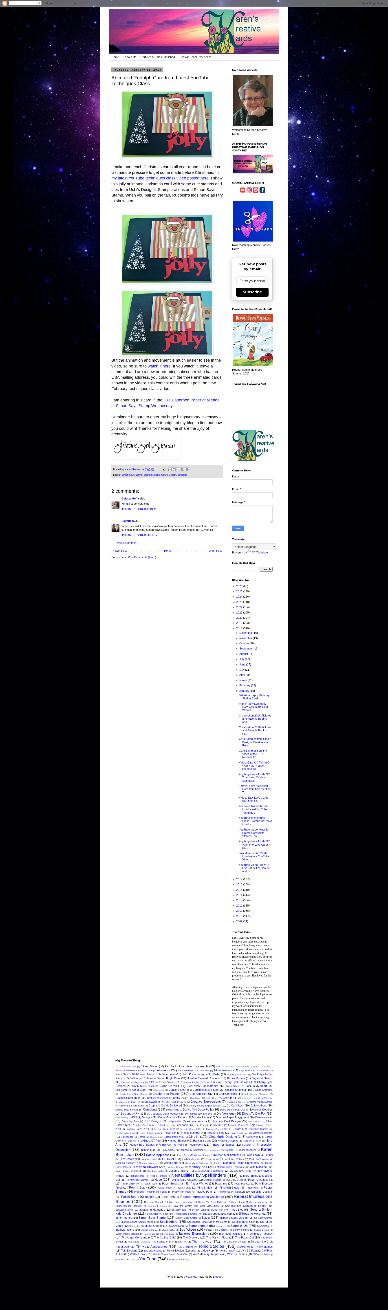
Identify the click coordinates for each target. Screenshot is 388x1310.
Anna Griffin (184, 1070)
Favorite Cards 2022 (217, 1129)
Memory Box (198, 1167)
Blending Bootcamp (237, 1074)
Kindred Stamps (202, 1155)
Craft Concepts (228, 1093)
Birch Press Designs (194, 1074)
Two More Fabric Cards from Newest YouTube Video (254, 856)
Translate (262, 552)
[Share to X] (178, 469)
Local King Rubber (234, 1159)
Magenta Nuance (124, 1163)
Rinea (201, 1202)
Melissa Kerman (176, 1167)
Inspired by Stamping (191, 1150)
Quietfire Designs (262, 1191)
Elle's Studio (255, 1121)
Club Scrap (121, 1089)
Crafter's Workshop (157, 1098)
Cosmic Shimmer (235, 1089)
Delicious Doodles (261, 1109)
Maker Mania (191, 1163)
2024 (239, 596)
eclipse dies (175, 1121)
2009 (239, 921)
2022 (239, 607)
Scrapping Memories (152, 1209)
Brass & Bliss (154, 1078)
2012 (239, 905)
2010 (239, 916)
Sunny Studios (241, 1229)
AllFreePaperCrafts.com (139, 1070)
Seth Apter (152, 1213)
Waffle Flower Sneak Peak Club (170, 1254)
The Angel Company (134, 1237)
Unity (193, 1250)
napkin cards (137, 1175)
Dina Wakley (121, 1117)
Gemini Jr (155, 1137)
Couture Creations (263, 1089)
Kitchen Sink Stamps (226, 1155)
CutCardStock (235, 1105)
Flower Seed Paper (150, 1133)
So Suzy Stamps (263, 1217)
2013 (239, 900)
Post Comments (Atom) (142, 557)
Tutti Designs (129, 1250)
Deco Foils (204, 1109)
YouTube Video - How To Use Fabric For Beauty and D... (254, 868)
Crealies (228, 1098)
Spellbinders (168, 1221)
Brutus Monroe (236, 1078)
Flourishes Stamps (258, 1129)
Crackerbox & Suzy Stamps (133, 1094)
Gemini (141, 1136)
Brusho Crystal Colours (203, 1078)
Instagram (214, 1150)
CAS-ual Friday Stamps (162, 1082)
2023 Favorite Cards (126, 1066)
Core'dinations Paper (205, 1089)
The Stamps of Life (162, 1241)
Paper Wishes (199, 1183)
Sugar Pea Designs (217, 1229)
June (242, 664)
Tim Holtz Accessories (152, 1246)
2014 (239, 895)
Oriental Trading (212, 1179)
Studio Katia (168, 1230)
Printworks (224, 1191)
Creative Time (236, 1102)
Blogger (217, 1276)
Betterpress (168, 1074)
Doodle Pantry (200, 1117)
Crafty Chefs (211, 1098)
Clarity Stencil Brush (143, 1086)
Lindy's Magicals (191, 1159)
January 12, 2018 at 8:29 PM (138, 509)
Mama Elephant (210, 1163)
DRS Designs (152, 1121)
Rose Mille (216, 1202)
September (246, 648)
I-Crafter (246, 1144)
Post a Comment (127, 542)
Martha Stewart (147, 1167)
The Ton (182, 1241)
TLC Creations (185, 1246)
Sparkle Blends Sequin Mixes (137, 1221)
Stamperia (221, 1226)
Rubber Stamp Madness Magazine (248, 1202)
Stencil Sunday (149, 1230)
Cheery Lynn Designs (236, 1082)
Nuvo (158, 1179)
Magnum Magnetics (149, 1163)
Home (115, 57)
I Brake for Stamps (222, 1144)
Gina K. (194, 1136)
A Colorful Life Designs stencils (186, 1066)
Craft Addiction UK (201, 1093)
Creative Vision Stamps (260, 1101)
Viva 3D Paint (249, 1250)
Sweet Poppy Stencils (127, 1233)
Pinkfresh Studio (229, 1187)
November (246, 638)
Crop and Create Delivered (165, 1105)
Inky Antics (169, 1150)
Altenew (162, 1070)
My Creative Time (240, 1170)
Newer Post (119, 550)
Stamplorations (152, 474)
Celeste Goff (129, 498)
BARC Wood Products (144, 1074)
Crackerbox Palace (166, 1093)
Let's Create (126, 1159)
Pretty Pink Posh (181, 1191)
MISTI (137, 1170)
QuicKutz (240, 1191)
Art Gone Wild (202, 1070)
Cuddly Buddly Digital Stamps (205, 1105)
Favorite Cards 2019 (137, 1129)
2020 (239, 617)
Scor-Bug (230, 1206)
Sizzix (206, 1217)
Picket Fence (164, 1187)
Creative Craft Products (174, 1102)
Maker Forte (170, 1162)
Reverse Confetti (153, 1202)
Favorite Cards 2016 (211, 1125)
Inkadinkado (148, 1149)
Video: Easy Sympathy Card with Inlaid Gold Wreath (253, 707)
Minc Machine (258, 1167)
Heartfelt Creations (228, 1140)
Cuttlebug (150, 1109)
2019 (239, 623)
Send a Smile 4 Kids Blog (227, 1209)
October (244, 643)
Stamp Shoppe (153, 1225)
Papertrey (221, 1183)
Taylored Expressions (194, 1233)
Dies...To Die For (254, 1113)
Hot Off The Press (173, 1144)
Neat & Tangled (158, 1175)
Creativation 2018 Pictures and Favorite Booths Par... (255, 730)
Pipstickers (253, 1187)
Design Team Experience (196, 57)
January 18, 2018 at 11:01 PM (139, 535)
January (244, 690)
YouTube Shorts (177, 1259)
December (246, 632)
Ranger (149, 1196)
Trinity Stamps (264, 1246)
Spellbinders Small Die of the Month (207, 1221)
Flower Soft (170, 1132)
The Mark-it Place (217, 1237)
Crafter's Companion (128, 1098)
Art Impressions (223, 1070)
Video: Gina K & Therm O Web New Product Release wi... (254, 766)
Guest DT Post (152, 1140)
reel (163, 1197)
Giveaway (252, 1136)
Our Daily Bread (235, 1179)
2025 (239, 591)
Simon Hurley (123, 1217)
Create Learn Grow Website (258, 1098)
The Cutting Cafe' (165, 1237)
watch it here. (160, 366)
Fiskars (236, 1129)
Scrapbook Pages (254, 1205)
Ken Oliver (184, 1155)
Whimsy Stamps (237, 1254)
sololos (191, 1276)
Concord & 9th (177, 1089)
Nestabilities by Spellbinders (198, 1175)
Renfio (172, 1197)
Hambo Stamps (177, 1140)
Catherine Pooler (190, 1082)
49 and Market (149, 1066)
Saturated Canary (157, 1206)
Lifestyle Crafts (149, 1159)
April (242, 674)
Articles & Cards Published (158, 57)
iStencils (229, 1150)
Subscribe (252, 292)
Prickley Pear (204, 1191)
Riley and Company (180, 1202)
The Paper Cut (244, 1237)
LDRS (269, 1155)
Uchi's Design (168, 474)
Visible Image (227, 1250)
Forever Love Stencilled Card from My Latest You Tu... (255, 789)
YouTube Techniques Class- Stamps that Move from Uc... (256, 821)
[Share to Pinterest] (187, 469)
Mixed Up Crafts (155, 1171)
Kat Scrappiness (157, 1155)
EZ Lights (136, 1125)
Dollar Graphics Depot (171, 1117)
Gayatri (126, 521)
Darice (187, 1109)
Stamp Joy (134, 1226)
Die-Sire (207, 1113)
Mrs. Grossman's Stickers (207, 1170)
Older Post (215, 550)
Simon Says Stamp (132, 474)
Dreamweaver (264, 1117)
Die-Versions (225, 1113)
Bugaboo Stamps (262, 1078)
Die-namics (191, 1113)
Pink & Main (204, 1187)
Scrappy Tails (179, 1209)
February (245, 685)
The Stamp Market (138, 1242)
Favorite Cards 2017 (239, 1125)
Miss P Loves (122, 1171)
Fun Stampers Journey (260, 1132)
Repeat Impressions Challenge (202, 1196)
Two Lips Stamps (153, 1250)
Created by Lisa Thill (129, 1102)
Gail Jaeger (127, 1136)
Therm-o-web (201, 1241)
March (243, 680)
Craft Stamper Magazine (256, 1094)
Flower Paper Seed (125, 1133)
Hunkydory (196, 1144)
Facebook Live (185, 1125)
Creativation (150, 1101)
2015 (239, 889)
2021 (239, 612)
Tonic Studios (211, 1246)
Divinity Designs (142, 1117)
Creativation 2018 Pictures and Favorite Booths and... (255, 719)
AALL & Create (224, 1066)
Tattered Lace (167, 1234)
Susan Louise (261, 1230)
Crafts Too (179, 1098)
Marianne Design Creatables (241, 1162)
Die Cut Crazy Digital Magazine (164, 1113)
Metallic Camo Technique (231, 1167)
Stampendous (198, 1225)
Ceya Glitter (210, 1082)
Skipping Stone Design (233, 1217)
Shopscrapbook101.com (217, 1213)
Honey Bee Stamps (142, 1144)
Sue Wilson (188, 1229)
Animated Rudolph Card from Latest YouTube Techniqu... (254, 809)
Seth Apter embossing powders (180, 1213)
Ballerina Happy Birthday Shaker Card (254, 697)
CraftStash (195, 1098)
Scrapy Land (199, 1209)
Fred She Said (216, 1132)
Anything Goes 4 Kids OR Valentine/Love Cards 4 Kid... (255, 844)
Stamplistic (263, 1226)
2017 (239, 879)
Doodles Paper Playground (232, 1117)
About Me (131, 57)
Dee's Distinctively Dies (233, 1109)
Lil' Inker (168, 1159)
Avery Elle (120, 1074)
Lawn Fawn (253, 1155)
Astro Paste (263, 1070)
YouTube (182, 474)
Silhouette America (252, 1213)
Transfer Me (244, 1246)
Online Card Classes (184, 1179)
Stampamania (176, 1226)
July (242, 659)
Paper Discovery (130, 1183)
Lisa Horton (212, 1159)
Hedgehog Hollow (252, 1141)
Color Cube (158, 1090)
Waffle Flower (138, 1254)
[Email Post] (162, 469)
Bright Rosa (173, 1078)
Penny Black (138, 1187)
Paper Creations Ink (260, 1179)
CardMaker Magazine (132, 1082)
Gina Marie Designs (223, 1136)
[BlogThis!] (174, 469)
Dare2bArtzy (172, 1109)
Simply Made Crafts (186, 1217)
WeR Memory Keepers (207, 1254)
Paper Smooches (173, 1183)
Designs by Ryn (130, 1113)
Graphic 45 (133, 1141)
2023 (239, 602)
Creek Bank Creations (131, 1105)
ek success (195, 1121)
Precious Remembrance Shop (151, 1191)
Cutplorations (259, 1105)
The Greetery (191, 1237)
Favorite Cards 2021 (190, 1129)
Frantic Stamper (190, 1132)
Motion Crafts (176, 1170)
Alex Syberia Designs (247, 1066)
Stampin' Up (239, 1225)
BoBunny (135, 1078)
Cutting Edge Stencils (127, 1109)
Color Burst (139, 1089)
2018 (239, 628)
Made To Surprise (259, 1159)
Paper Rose (150, 1183)
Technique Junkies (230, 1233)
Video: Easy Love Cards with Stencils (253, 799)
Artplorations (246, 1070)
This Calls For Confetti (233, 1241)
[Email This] (170, 469)
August (244, 654)
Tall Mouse (149, 1234)
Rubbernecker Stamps (128, 1206)
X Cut (132, 1259)
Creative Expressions (206, 1101)
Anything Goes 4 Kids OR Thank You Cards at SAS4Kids (254, 777)
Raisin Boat (129, 1196)
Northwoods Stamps (137, 1179)
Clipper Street (232, 1086)
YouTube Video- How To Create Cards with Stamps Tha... (254, 833)
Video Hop (207, 1250)
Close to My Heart (256, 1086)
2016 (239, 884)
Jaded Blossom (247, 1150)
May (242, 669)
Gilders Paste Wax (174, 1136)
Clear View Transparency (202, 1086)
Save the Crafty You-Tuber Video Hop (196, 1206)
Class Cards (168, 1086)
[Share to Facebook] (183, 469)
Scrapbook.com (124, 1209)
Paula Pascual (242, 1183)
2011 (239, 910)
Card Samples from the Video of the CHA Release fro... (253, 754)
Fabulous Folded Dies (158, 1125)
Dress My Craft (130, 1121)
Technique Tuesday (260, 1233)
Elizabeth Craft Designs (226, 1121)
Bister (216, 1074)
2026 (239, 586)
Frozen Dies (237, 1133)
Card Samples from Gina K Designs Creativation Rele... (255, 742)
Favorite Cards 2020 (164, 1129)
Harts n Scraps (202, 1140)
